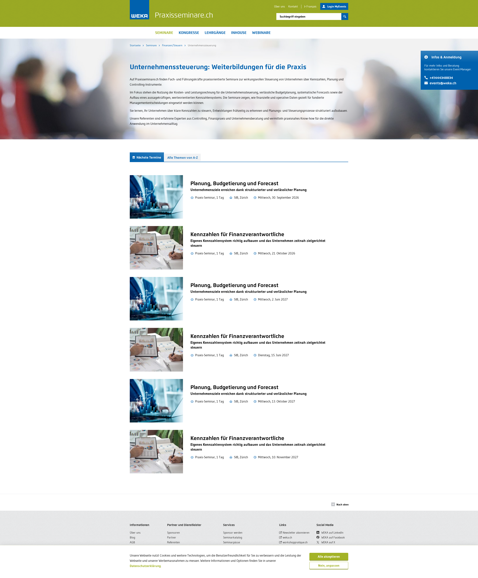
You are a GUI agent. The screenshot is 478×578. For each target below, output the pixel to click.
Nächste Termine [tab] (148, 157)
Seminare (151, 45)
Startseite (135, 45)
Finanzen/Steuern (172, 45)
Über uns (279, 6)
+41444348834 (441, 78)
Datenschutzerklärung (145, 566)
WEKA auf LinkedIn (332, 532)
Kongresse (189, 32)
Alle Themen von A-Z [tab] (182, 157)
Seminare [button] (164, 32)
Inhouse (238, 32)
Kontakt (293, 6)
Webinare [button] (261, 32)
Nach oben (342, 504)
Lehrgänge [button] (215, 32)
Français (311, 6)
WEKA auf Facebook (333, 537)
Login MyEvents (336, 6)
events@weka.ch (443, 83)
